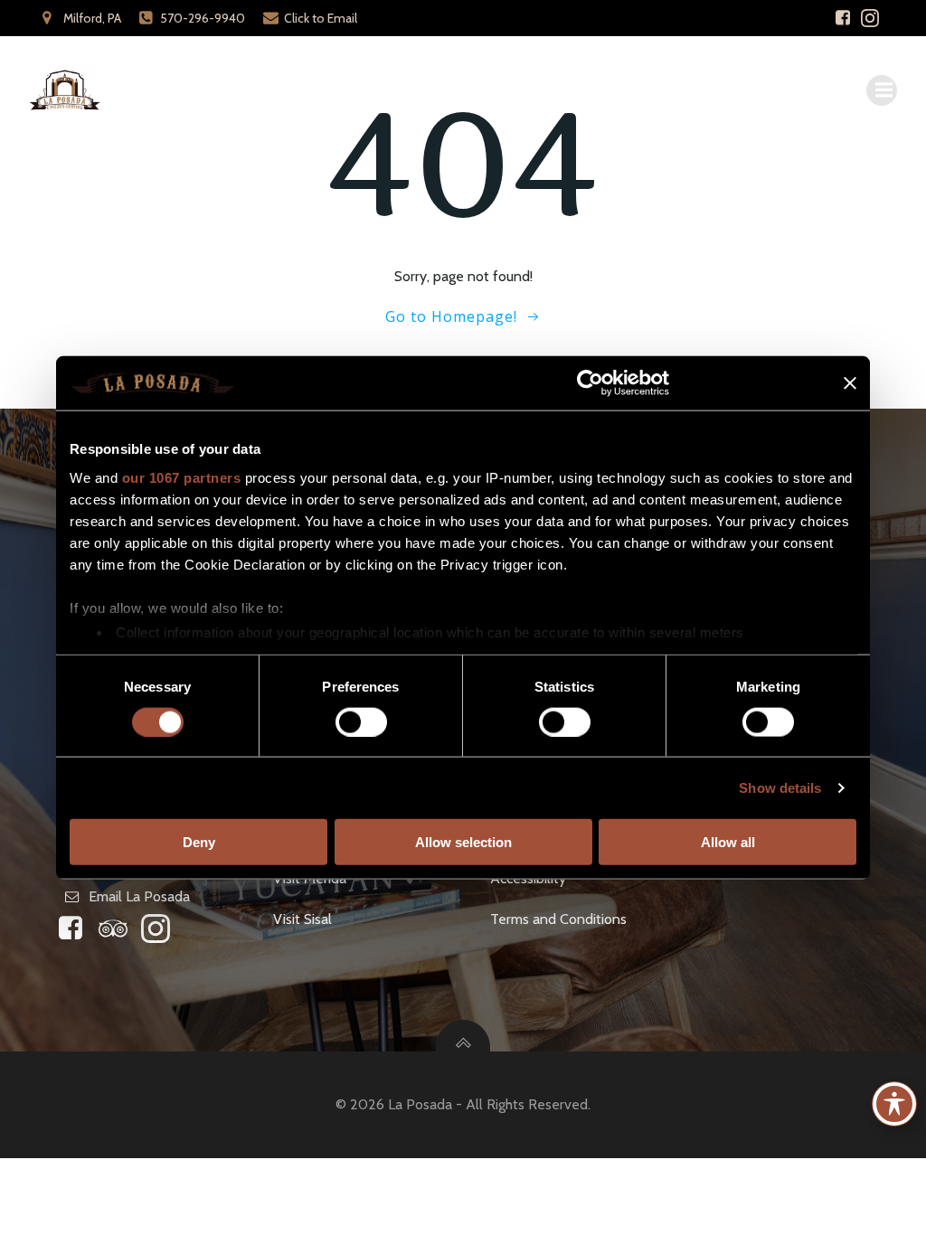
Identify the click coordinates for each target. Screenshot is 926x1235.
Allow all (728, 841)
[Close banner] (850, 383)
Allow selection (463, 841)
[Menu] (881, 90)
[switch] (361, 719)
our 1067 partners (181, 477)
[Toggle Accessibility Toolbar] (894, 1104)
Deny (199, 841)
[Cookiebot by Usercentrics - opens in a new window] (590, 383)
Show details (780, 787)
